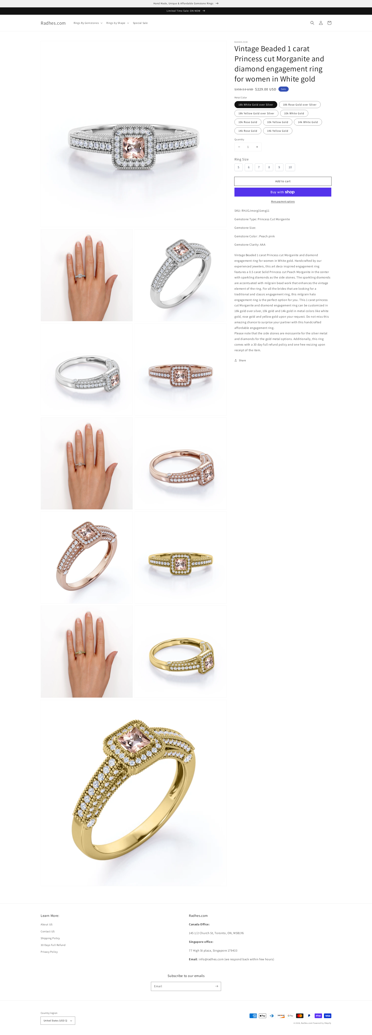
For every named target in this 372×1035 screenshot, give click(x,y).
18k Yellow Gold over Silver (256, 113)
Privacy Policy (49, 952)
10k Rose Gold (248, 122)
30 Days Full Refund (53, 945)
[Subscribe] (216, 986)
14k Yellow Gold (277, 131)
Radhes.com (306, 1023)
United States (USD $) (55, 1020)
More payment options (283, 201)
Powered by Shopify (322, 1023)
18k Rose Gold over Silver (300, 104)
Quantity (239, 139)
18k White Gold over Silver (256, 104)
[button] (312, 23)
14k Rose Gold (248, 131)
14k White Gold (308, 122)
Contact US (48, 931)
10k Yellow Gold (277, 122)
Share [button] (242, 360)
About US (47, 924)
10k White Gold (294, 113)
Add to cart (283, 181)
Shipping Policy (50, 938)
